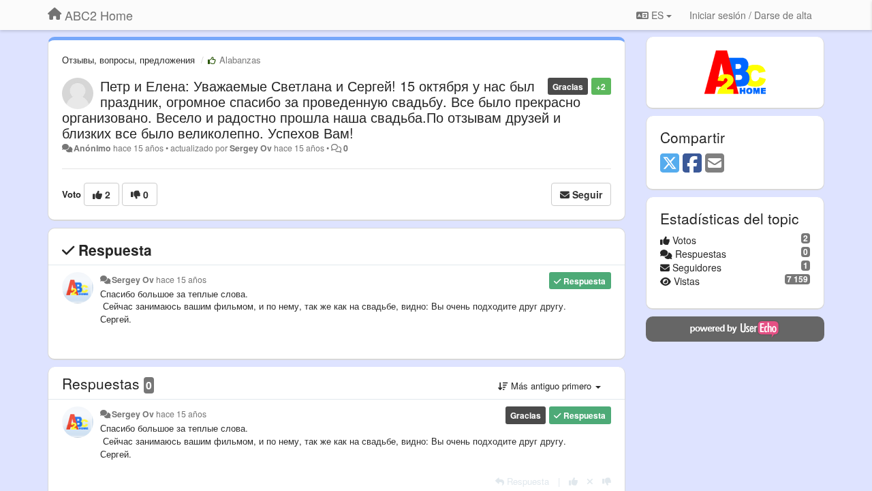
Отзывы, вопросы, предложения (128, 59)
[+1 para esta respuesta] (573, 481)
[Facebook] (692, 163)
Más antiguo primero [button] (551, 385)
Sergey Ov (251, 148)
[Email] (714, 163)
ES (657, 15)
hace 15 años (181, 279)
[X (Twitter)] (669, 163)
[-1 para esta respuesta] (606, 481)
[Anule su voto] (590, 481)
